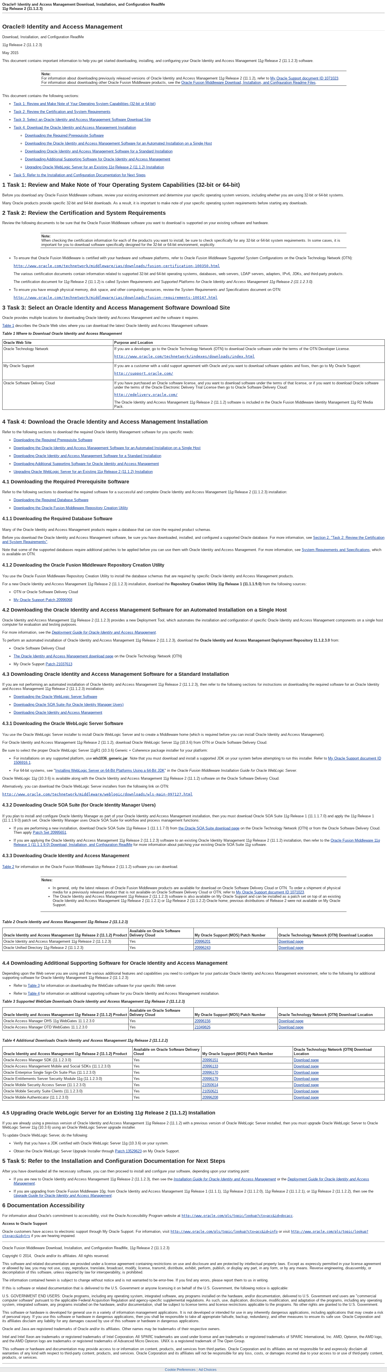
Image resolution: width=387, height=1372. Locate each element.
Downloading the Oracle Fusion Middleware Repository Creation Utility (71, 508)
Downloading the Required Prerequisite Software (64, 135)
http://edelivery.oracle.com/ (146, 395)
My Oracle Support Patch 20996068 (43, 600)
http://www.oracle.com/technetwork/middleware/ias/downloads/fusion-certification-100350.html (117, 266)
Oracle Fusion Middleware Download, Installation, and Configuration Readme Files (248, 82)
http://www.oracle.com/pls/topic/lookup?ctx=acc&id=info (224, 1232)
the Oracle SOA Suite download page (208, 828)
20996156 (202, 1021)
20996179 (210, 1079)
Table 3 (34, 985)
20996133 (210, 1066)
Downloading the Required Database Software (51, 500)
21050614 (210, 1085)
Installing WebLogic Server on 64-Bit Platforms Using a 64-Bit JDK (110, 770)
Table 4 (34, 993)
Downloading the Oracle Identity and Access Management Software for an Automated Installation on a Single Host (118, 143)
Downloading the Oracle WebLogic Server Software (55, 696)
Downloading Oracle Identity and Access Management (58, 712)
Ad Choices (207, 1370)
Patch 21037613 (59, 664)
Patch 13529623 (128, 1151)
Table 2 (8, 867)
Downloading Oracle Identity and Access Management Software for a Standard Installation (99, 151)
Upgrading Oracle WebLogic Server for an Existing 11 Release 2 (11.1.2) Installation (94, 167)
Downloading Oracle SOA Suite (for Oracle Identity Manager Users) (69, 704)
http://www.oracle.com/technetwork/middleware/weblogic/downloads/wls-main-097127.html (97, 794)
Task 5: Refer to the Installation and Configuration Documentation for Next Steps (80, 175)
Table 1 (8, 325)
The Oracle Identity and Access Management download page (63, 656)
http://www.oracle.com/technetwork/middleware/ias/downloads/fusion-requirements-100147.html (116, 297)
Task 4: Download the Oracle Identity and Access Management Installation (75, 127)
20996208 (210, 1097)
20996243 (202, 948)
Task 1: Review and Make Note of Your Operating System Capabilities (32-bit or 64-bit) (85, 104)
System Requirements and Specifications (336, 550)
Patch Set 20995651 (49, 832)
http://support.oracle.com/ (143, 373)
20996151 (210, 1060)
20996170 (210, 1072)
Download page (290, 941)
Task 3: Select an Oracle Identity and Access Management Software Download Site (82, 119)
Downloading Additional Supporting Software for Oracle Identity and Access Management (97, 159)
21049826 (202, 1027)
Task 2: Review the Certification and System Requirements (62, 112)
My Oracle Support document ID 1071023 (304, 78)
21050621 (210, 1091)
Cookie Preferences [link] (180, 1370)
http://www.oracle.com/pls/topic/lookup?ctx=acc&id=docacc (237, 1216)
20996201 (202, 941)
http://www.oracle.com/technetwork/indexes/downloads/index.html (184, 356)
